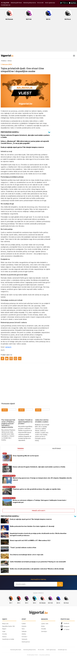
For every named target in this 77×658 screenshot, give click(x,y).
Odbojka (24, 631)
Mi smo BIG (41, 649)
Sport (24, 619)
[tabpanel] (38, 481)
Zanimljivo (44, 631)
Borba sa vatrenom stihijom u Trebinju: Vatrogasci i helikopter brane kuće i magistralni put (39, 501)
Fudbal (24, 623)
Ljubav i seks (44, 623)
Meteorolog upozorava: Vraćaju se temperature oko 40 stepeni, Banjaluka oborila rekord (42, 479)
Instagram (66, 626)
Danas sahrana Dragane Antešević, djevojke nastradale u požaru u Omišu (39, 467)
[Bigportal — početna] (7, 55)
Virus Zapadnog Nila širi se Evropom (26, 456)
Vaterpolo (24, 639)
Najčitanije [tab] (56, 448)
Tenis (23, 629)
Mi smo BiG (40, 2)
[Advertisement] (38, 37)
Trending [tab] (20, 448)
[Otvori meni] (74, 56)
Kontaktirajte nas (5, 5)
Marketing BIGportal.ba (29, 649)
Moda (43, 626)
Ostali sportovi (26, 642)
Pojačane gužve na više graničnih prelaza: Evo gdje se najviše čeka (37, 489)
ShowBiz (43, 629)
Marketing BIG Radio (16, 2)
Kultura (4, 636)
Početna (3, 60)
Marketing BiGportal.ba (29, 2)
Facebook (66, 623)
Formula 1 (24, 636)
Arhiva (9, 60)
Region (4, 629)
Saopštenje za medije (8, 639)
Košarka (24, 626)
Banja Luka (5, 623)
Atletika (24, 634)
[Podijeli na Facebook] (2, 358)
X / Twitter (66, 629)
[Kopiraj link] (19, 358)
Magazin (44, 619)
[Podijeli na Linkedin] (6, 358)
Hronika (4, 634)
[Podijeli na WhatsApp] (15, 358)
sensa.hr (8, 347)
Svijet (3, 631)
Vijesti (4, 619)
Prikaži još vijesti (38, 510)
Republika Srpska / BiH (8, 626)
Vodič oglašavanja (50, 2)
